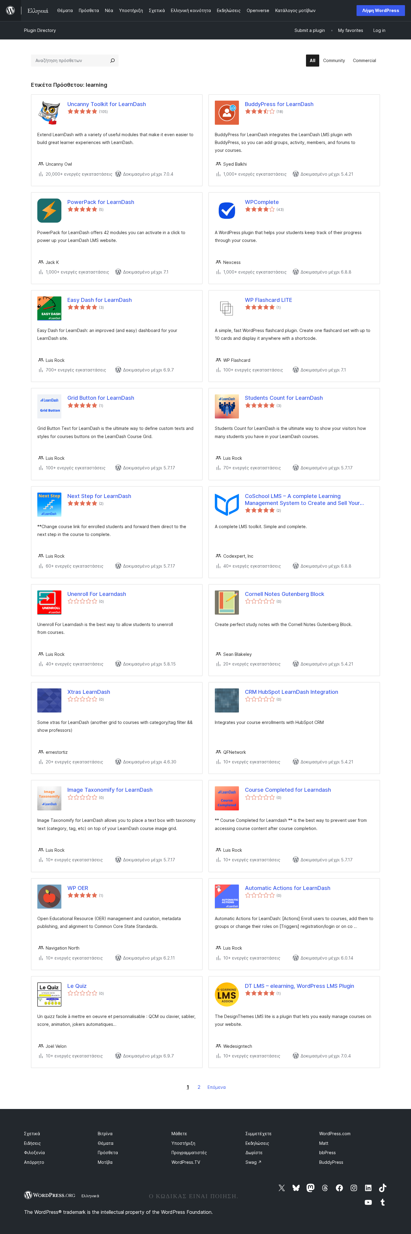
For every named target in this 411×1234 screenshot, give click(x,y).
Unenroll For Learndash (96, 594)
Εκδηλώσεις (257, 1143)
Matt (323, 1143)
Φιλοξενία (34, 1152)
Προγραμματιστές (189, 1152)
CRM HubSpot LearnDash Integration (291, 692)
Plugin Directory (40, 30)
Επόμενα (217, 1087)
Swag (254, 1162)
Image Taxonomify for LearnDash (110, 790)
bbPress (327, 1152)
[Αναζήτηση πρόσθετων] (113, 61)
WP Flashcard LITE (268, 300)
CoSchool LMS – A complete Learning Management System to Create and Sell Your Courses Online (302, 500)
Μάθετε (179, 1133)
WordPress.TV (186, 1162)
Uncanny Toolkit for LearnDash (106, 104)
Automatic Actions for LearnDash (287, 888)
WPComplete (262, 202)
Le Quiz (77, 986)
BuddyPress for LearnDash (279, 104)
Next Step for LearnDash (99, 496)
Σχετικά (32, 1133)
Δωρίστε (254, 1152)
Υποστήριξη (183, 1143)
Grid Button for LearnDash (100, 398)
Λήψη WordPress (380, 10)
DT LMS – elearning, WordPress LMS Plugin (299, 986)
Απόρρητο (34, 1162)
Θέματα (105, 1143)
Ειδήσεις (32, 1143)
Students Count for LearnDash (284, 398)
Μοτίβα (105, 1162)
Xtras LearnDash (88, 692)
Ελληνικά (90, 1195)
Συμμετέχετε (259, 1133)
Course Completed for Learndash (288, 790)
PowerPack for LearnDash (100, 202)
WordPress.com (335, 1133)
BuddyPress (331, 1162)
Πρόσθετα (108, 1152)
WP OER (77, 888)
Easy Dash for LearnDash (99, 300)
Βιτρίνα (105, 1133)
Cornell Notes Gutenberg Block (284, 594)
